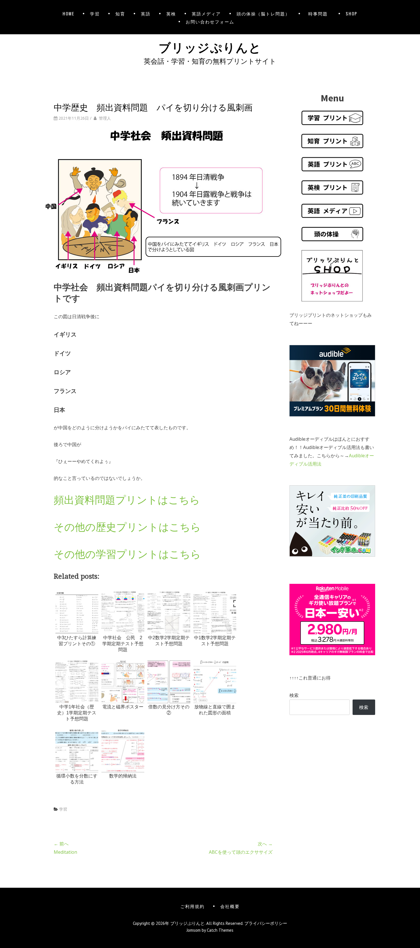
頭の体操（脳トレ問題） (263, 13)
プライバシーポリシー (265, 923)
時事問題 (319, 13)
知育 (120, 13)
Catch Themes (220, 930)
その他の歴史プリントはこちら (127, 527)
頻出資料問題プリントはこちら (127, 500)
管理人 (105, 118)
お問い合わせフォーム (210, 21)
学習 (95, 13)
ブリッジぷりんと (210, 46)
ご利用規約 (192, 906)
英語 (146, 13)
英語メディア (206, 13)
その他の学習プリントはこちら (127, 554)
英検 (171, 13)
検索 (294, 695)
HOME (68, 13)
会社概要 (230, 906)
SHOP (351, 13)
